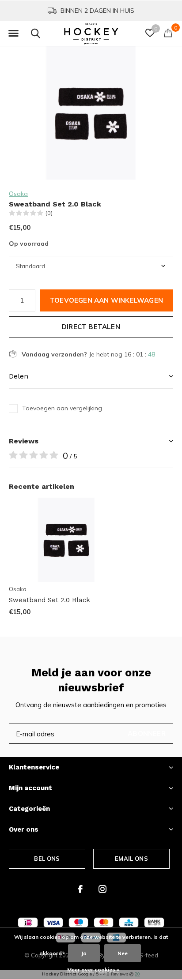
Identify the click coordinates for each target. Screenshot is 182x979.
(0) (49, 213)
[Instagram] (102, 889)
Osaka (18, 194)
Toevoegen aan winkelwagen (106, 300)
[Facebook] (80, 889)
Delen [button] (18, 376)
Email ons (131, 858)
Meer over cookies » (93, 969)
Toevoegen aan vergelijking (62, 408)
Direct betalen (91, 327)
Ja (84, 953)
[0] (168, 32)
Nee (123, 953)
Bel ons (47, 858)
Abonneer (147, 733)
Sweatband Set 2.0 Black (49, 600)
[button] (13, 33)
